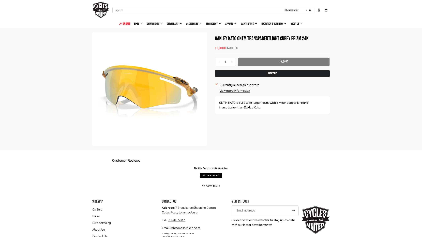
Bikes (96, 216)
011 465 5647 (176, 220)
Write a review (211, 175)
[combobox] (198, 10)
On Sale (97, 209)
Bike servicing (101, 223)
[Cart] (326, 10)
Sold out (283, 61)
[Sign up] (293, 210)
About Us (98, 230)
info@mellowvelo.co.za (185, 228)
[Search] (310, 10)
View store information (235, 91)
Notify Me (272, 73)
